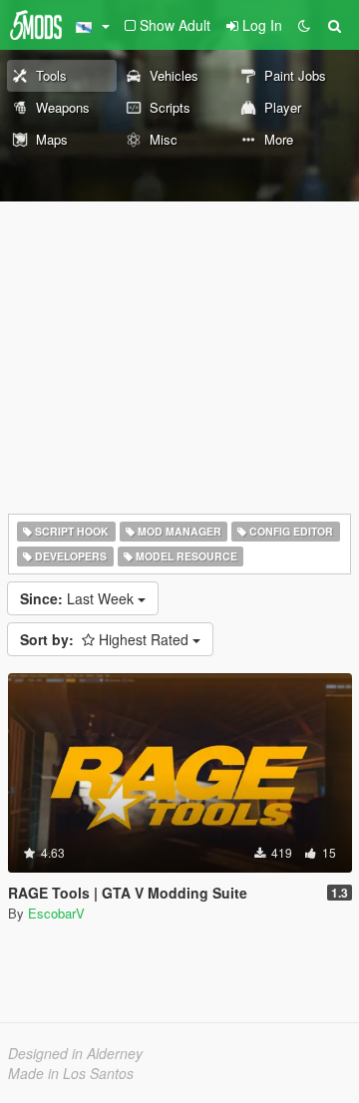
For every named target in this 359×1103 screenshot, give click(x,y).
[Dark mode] (304, 25)
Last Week (79, 598)
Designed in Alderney (75, 1053)
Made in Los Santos (71, 1073)
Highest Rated (106, 639)
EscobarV (56, 913)
